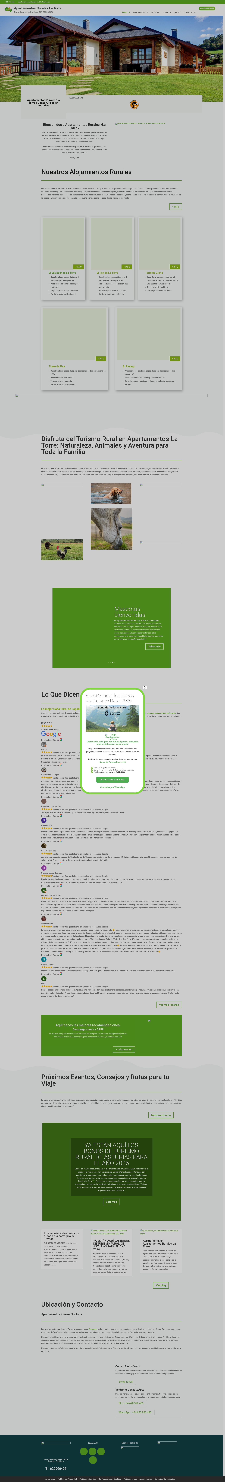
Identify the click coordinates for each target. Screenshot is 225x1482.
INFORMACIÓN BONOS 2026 (112, 780)
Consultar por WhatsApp (112, 787)
